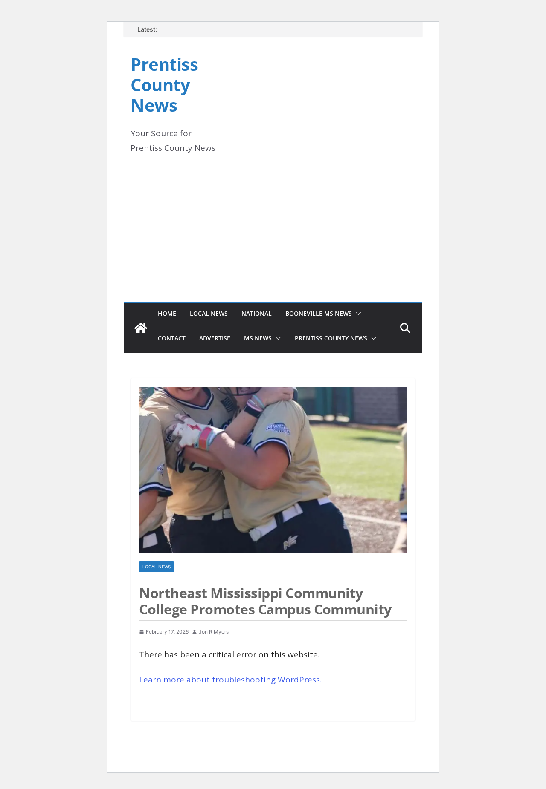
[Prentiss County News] (141, 328)
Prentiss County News (164, 84)
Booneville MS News (318, 313)
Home (167, 313)
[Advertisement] (273, 237)
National (256, 313)
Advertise (214, 338)
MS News (258, 338)
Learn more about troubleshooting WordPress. (230, 679)
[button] (356, 314)
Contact (172, 338)
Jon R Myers (214, 631)
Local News (209, 313)
